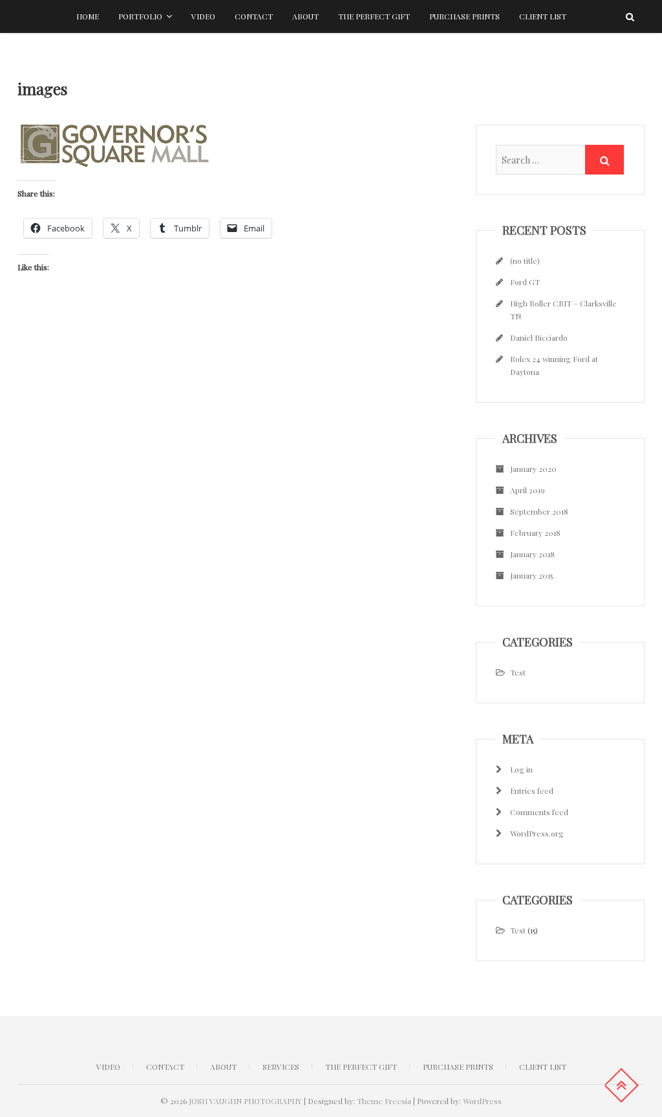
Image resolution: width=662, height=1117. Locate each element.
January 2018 (532, 554)
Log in (521, 769)
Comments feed (539, 812)
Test (518, 672)
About (305, 16)
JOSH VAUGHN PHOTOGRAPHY (245, 1101)
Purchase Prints (464, 16)
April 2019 (527, 490)
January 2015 (531, 575)
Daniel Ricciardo (539, 337)
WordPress (482, 1101)
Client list (542, 16)
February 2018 (535, 532)
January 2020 (533, 468)
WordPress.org (537, 833)
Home (87, 16)
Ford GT (525, 282)
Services (280, 1066)
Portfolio (140, 16)
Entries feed (531, 790)
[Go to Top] (621, 1085)
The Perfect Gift (374, 16)
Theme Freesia (384, 1101)
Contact (254, 16)
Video (203, 16)
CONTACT (165, 1066)
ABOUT (223, 1066)
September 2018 (539, 511)
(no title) (525, 260)
